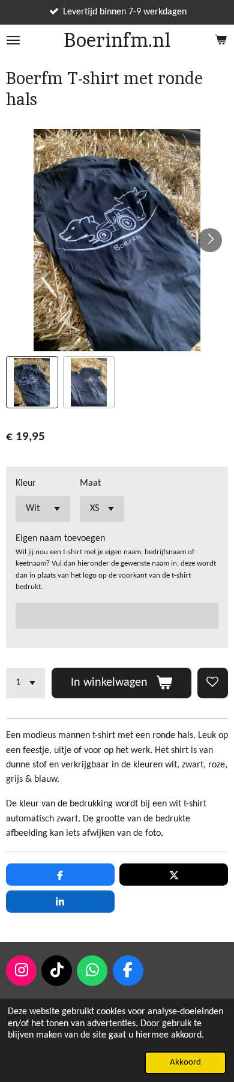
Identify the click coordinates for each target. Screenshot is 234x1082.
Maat (90, 483)
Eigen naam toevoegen (60, 538)
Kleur (26, 483)
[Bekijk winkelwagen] (221, 40)
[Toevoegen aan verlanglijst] (212, 683)
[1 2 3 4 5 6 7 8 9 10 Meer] (25, 683)
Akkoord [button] (185, 1062)
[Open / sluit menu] (13, 40)
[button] (32, 382)
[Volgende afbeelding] (210, 240)
